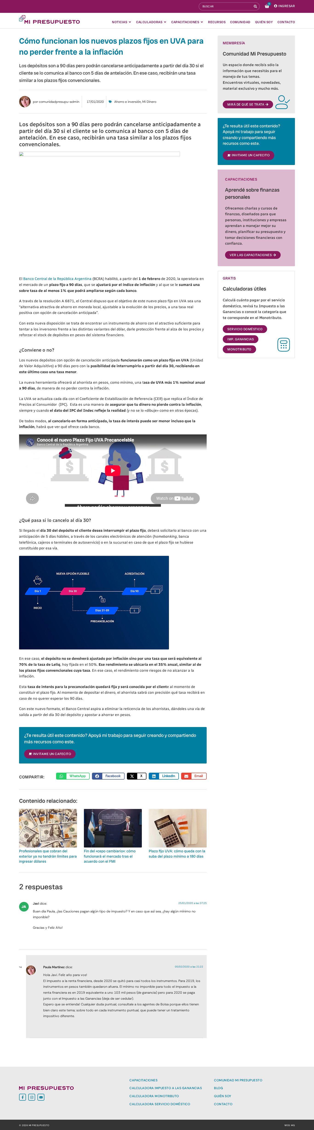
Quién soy (222, 1096)
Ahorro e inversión (127, 102)
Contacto (223, 1104)
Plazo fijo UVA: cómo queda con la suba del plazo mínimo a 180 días (177, 854)
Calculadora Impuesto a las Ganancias (165, 1088)
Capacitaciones (143, 1080)
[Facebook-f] (22, 1097)
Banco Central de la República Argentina (57, 279)
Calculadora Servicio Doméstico (159, 1104)
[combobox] (225, 6)
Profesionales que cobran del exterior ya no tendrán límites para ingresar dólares (48, 856)
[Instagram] (31, 1097)
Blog (218, 1088)
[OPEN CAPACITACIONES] (201, 22)
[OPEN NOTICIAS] (129, 22)
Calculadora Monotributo (154, 1096)
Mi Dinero (149, 102)
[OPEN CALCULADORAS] (165, 22)
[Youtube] (40, 1097)
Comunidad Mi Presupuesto (238, 1080)
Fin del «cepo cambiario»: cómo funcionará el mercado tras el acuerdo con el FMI (110, 856)
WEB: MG (289, 1125)
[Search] (256, 6)
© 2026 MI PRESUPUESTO (34, 1125)
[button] (73, 776)
